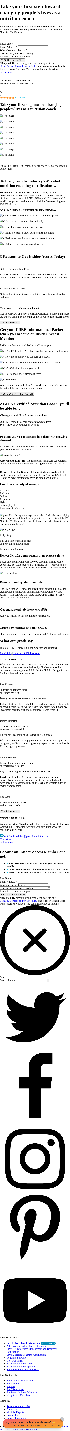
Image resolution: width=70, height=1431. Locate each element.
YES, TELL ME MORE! (12, 60)
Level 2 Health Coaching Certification (26, 1354)
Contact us (5, 839)
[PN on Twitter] (35, 1051)
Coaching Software (16, 1357)
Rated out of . (20, 653)
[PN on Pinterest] (35, 1263)
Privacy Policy (29, 66)
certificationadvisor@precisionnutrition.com (26, 836)
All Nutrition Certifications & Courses (26, 1346)
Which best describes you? (13, 50)
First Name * (6, 43)
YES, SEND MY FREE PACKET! (17, 394)
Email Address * (8, 47)
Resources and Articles (18, 1406)
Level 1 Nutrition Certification (23, 1343)
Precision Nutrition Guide (20, 1363)
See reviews (6, 72)
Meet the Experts (15, 1412)
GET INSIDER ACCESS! (13, 894)
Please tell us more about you (15, 56)
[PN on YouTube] (35, 1334)
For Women (13, 1383)
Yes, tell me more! (10, 322)
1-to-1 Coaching (15, 1360)
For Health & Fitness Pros (20, 1380)
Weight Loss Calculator (19, 1395)
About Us (12, 1409)
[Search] (48, 980)
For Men (11, 1386)
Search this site (7, 980)
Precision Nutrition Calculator (22, 1392)
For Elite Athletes (15, 1389)
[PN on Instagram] (35, 1193)
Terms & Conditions (10, 66)
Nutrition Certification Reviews (23, 1369)
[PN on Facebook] (35, 1122)
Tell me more (7, 842)
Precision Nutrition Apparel (21, 1366)
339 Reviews (20, 97)
